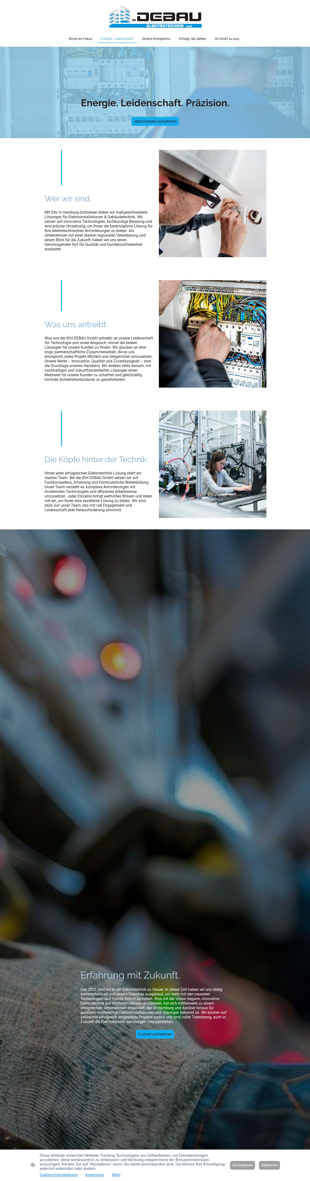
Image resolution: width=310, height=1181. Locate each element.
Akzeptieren (242, 1165)
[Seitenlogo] (155, 17)
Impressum (94, 1175)
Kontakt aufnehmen (155, 1034)
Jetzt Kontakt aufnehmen (155, 121)
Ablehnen (269, 1165)
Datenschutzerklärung (59, 1175)
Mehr (116, 1175)
